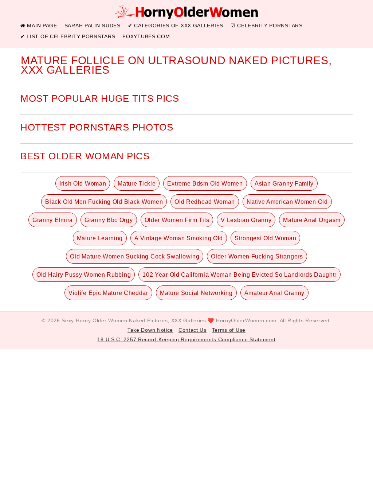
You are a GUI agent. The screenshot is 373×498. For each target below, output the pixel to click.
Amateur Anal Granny (274, 293)
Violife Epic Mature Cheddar (108, 293)
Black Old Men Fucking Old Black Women (104, 202)
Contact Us (192, 330)
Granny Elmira (52, 220)
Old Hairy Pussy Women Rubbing (83, 275)
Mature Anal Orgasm (312, 220)
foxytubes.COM (146, 36)
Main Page (41, 25)
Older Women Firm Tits (177, 220)
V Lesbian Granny (246, 220)
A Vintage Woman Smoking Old (178, 238)
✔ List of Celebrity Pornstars (67, 36)
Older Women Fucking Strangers (257, 256)
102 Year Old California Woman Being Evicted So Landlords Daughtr (239, 275)
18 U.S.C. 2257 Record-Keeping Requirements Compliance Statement (186, 339)
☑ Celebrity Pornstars (267, 25)
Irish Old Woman (82, 183)
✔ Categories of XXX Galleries (175, 25)
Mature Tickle (137, 183)
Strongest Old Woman (265, 238)
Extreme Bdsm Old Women (205, 183)
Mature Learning (100, 238)
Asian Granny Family (284, 183)
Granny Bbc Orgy (109, 220)
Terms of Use (229, 330)
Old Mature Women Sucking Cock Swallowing (134, 256)
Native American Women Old (287, 202)
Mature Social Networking (196, 293)
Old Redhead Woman (204, 202)
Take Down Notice (150, 330)
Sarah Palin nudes (92, 25)
